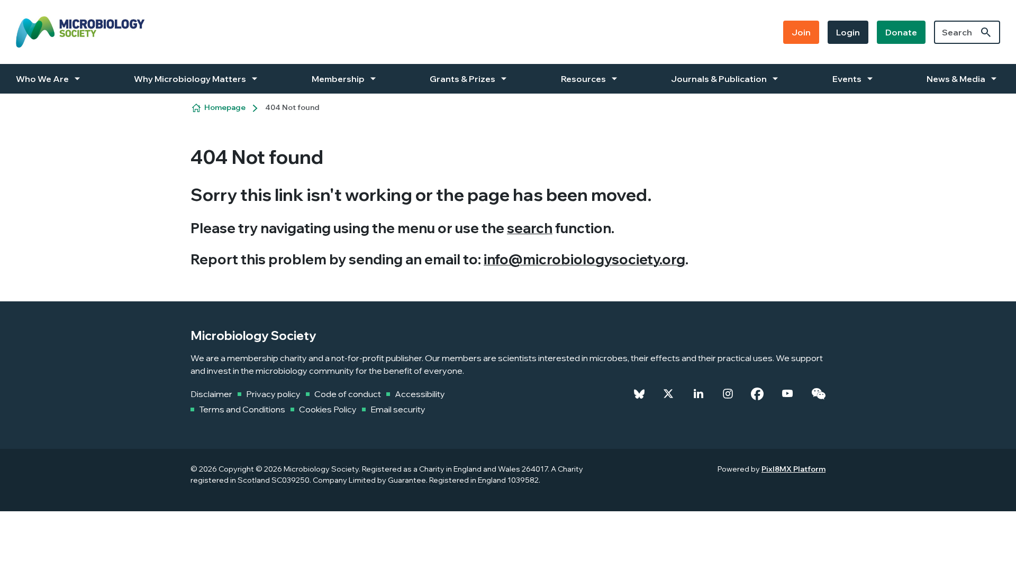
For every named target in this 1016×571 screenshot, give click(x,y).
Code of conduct (347, 394)
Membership (338, 78)
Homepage (225, 107)
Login (848, 32)
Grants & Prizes (462, 78)
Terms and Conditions (242, 409)
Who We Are (42, 78)
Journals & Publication (719, 78)
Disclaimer (211, 394)
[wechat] (818, 394)
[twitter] (668, 394)
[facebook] (757, 394)
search (529, 228)
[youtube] (787, 394)
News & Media (956, 78)
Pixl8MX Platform (793, 469)
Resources (583, 78)
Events (846, 78)
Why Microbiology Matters (190, 78)
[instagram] (727, 394)
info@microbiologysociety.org (584, 259)
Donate (901, 32)
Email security (397, 409)
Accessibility (420, 394)
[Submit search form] (986, 32)
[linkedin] (698, 394)
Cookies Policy (328, 409)
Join (801, 32)
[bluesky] (639, 394)
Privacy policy (273, 394)
